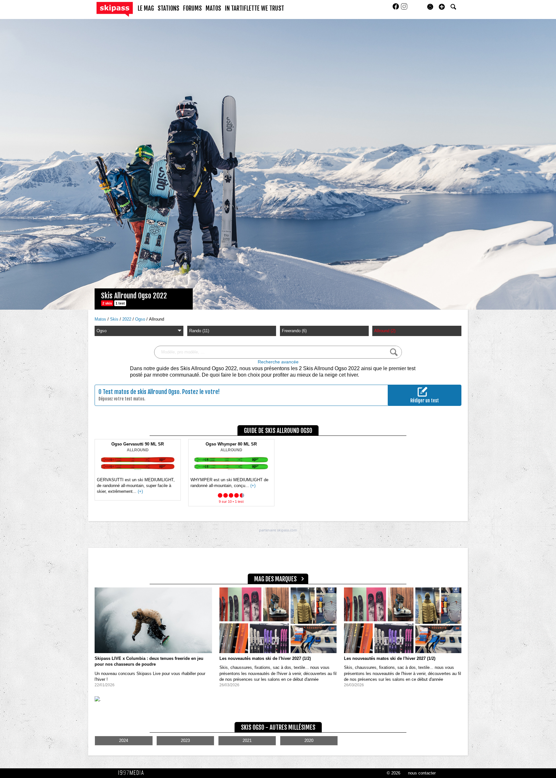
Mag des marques (275, 579)
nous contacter (422, 773)
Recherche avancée (278, 362)
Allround (156, 319)
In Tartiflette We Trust (254, 8)
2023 (185, 740)
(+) (140, 491)
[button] (441, 6)
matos (213, 8)
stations (168, 8)
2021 (247, 740)
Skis (115, 319)
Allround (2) (384, 330)
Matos (101, 319)
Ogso (140, 319)
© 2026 (393, 773)
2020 (308, 740)
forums (192, 8)
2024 (123, 740)
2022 (127, 319)
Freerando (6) (294, 330)
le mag (146, 8)
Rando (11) (199, 330)
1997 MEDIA (133, 772)
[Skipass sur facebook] (396, 8)
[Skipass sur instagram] (404, 8)
